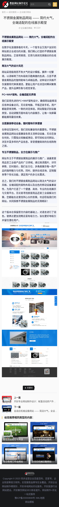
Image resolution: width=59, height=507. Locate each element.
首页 (4, 12)
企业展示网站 (25, 12)
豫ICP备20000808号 (25, 498)
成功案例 (12, 12)
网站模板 (29, 502)
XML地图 (40, 498)
